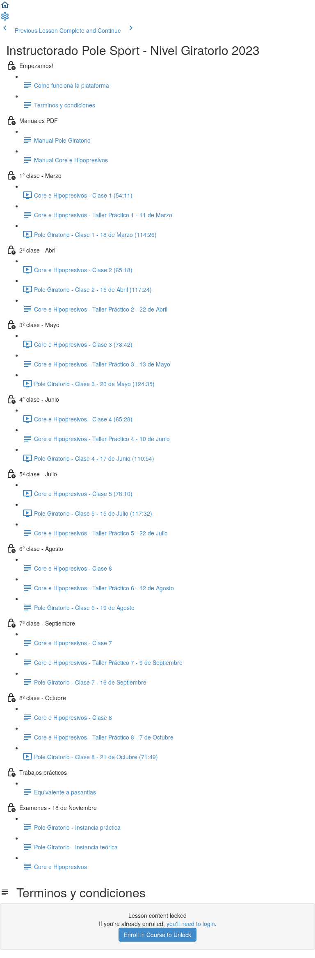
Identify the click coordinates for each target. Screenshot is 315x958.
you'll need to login (191, 923)
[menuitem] (5, 19)
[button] (5, 7)
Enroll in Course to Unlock (157, 935)
